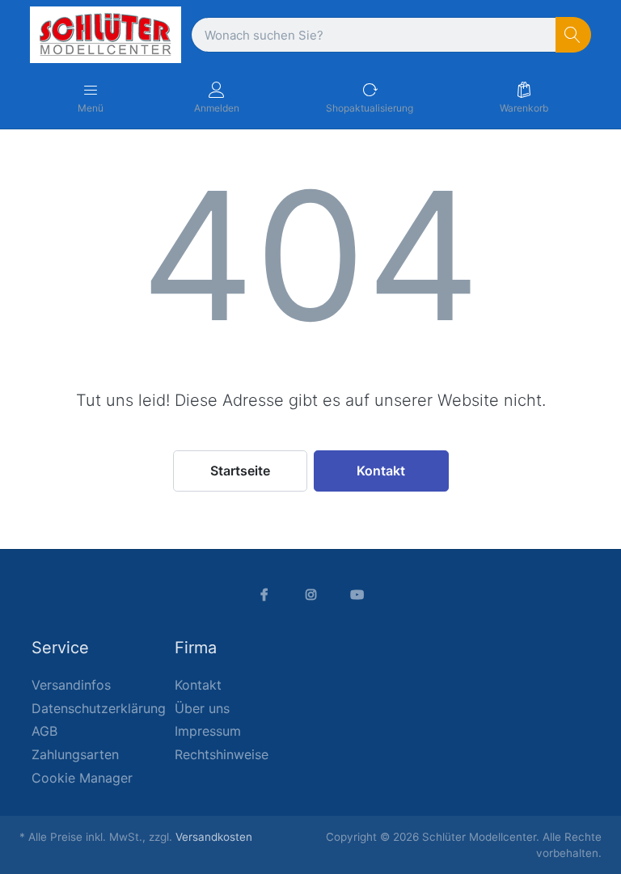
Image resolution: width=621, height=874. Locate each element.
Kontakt (381, 470)
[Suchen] (574, 35)
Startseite (240, 470)
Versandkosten (213, 836)
